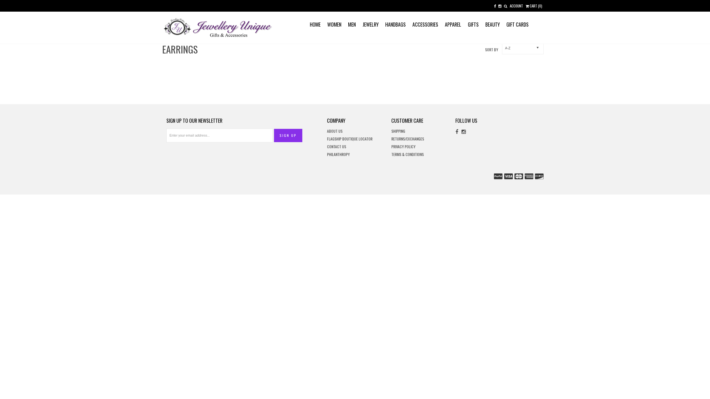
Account (516, 6)
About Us (335, 131)
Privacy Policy (403, 146)
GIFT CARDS (517, 24)
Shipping (398, 131)
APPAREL (453, 24)
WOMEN (334, 24)
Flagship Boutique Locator (349, 139)
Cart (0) (535, 6)
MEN (352, 24)
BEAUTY (492, 24)
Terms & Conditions (407, 154)
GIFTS (473, 24)
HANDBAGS (395, 24)
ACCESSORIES (425, 24)
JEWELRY (370, 24)
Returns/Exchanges (407, 139)
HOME (315, 24)
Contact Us (336, 146)
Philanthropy (338, 154)
